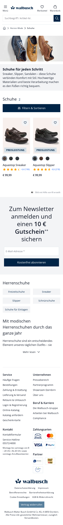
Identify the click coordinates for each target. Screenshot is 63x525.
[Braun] (4, 158)
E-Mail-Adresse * (15, 251)
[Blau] (17, 158)
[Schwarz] (11, 158)
